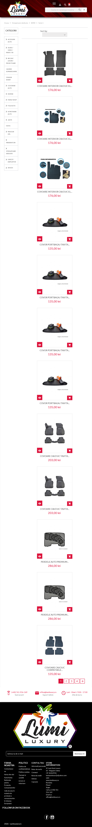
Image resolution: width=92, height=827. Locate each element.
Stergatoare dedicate (11, 152)
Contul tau (38, 763)
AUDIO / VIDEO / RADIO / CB (9, 50)
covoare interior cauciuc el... (54, 86)
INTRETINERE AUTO (12, 113)
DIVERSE (10, 94)
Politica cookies (24, 772)
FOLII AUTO (11, 106)
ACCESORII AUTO (11, 40)
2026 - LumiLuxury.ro (12, 824)
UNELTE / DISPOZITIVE (12, 161)
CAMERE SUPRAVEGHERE (11, 70)
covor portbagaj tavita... (55, 244)
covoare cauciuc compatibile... (55, 668)
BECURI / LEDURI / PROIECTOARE (11, 60)
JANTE (10, 120)
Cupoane (35, 782)
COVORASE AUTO (11, 87)
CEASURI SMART (9, 78)
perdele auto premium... (55, 561)
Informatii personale (39, 766)
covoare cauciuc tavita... (54, 456)
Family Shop (12, 100)
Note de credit (37, 776)
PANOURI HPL (11, 133)
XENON (10, 168)
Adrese (34, 779)
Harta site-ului (9, 774)
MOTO (8, 126)
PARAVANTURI (10, 142)
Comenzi (35, 772)
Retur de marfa (37, 769)
